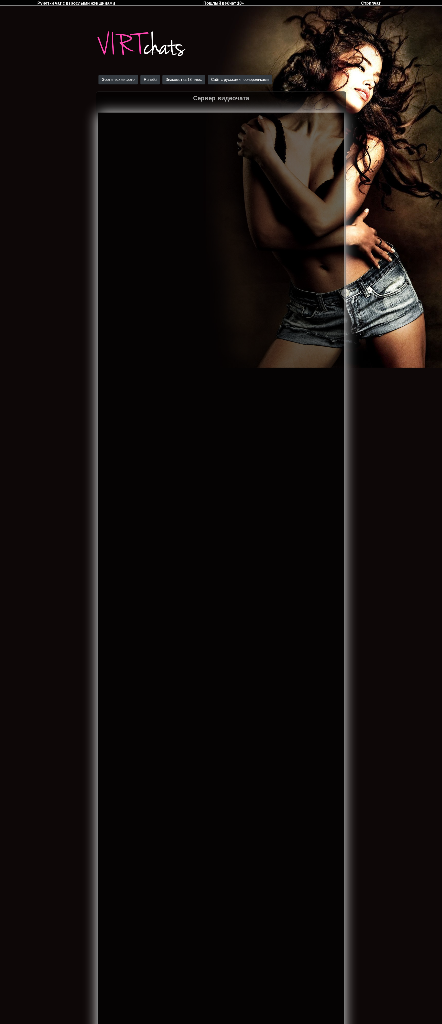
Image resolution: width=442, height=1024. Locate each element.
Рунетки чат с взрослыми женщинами (76, 3)
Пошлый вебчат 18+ (223, 3)
